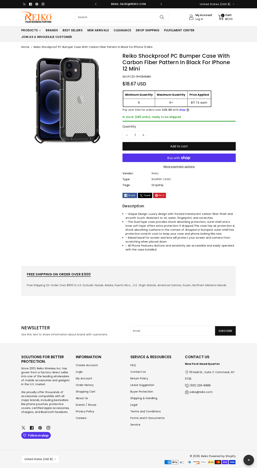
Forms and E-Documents (147, 418)
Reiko (204, 456)
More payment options (179, 166)
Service (135, 425)
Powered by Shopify (222, 456)
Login (79, 372)
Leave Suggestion (142, 385)
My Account (84, 378)
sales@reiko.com (201, 392)
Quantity (129, 126)
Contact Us (138, 372)
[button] (225, 17)
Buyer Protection (141, 391)
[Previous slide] (96, 4)
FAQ (133, 365)
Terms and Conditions (145, 411)
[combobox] (122, 17)
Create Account (87, 365)
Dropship (157, 185)
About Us (82, 398)
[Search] (161, 17)
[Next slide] (161, 4)
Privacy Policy (85, 411)
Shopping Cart (85, 391)
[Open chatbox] (248, 460)
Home (25, 47)
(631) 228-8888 (200, 385)
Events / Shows (86, 405)
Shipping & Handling (143, 398)
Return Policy (139, 378)
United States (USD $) (38, 459)
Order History (85, 385)
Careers (81, 418)
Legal (134, 405)
